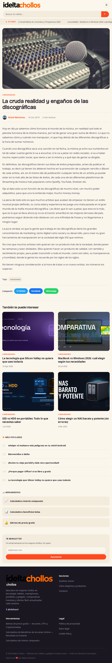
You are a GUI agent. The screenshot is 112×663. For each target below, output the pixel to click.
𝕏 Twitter (21, 291)
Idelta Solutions (28, 658)
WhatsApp (51, 291)
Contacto (63, 591)
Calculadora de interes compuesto (22, 640)
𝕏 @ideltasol (12, 609)
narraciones (15, 279)
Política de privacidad (69, 623)
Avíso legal (64, 628)
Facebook (35, 291)
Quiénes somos (66, 581)
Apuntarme (56, 557)
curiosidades (8, 95)
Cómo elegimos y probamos (72, 586)
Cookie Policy (65, 633)
